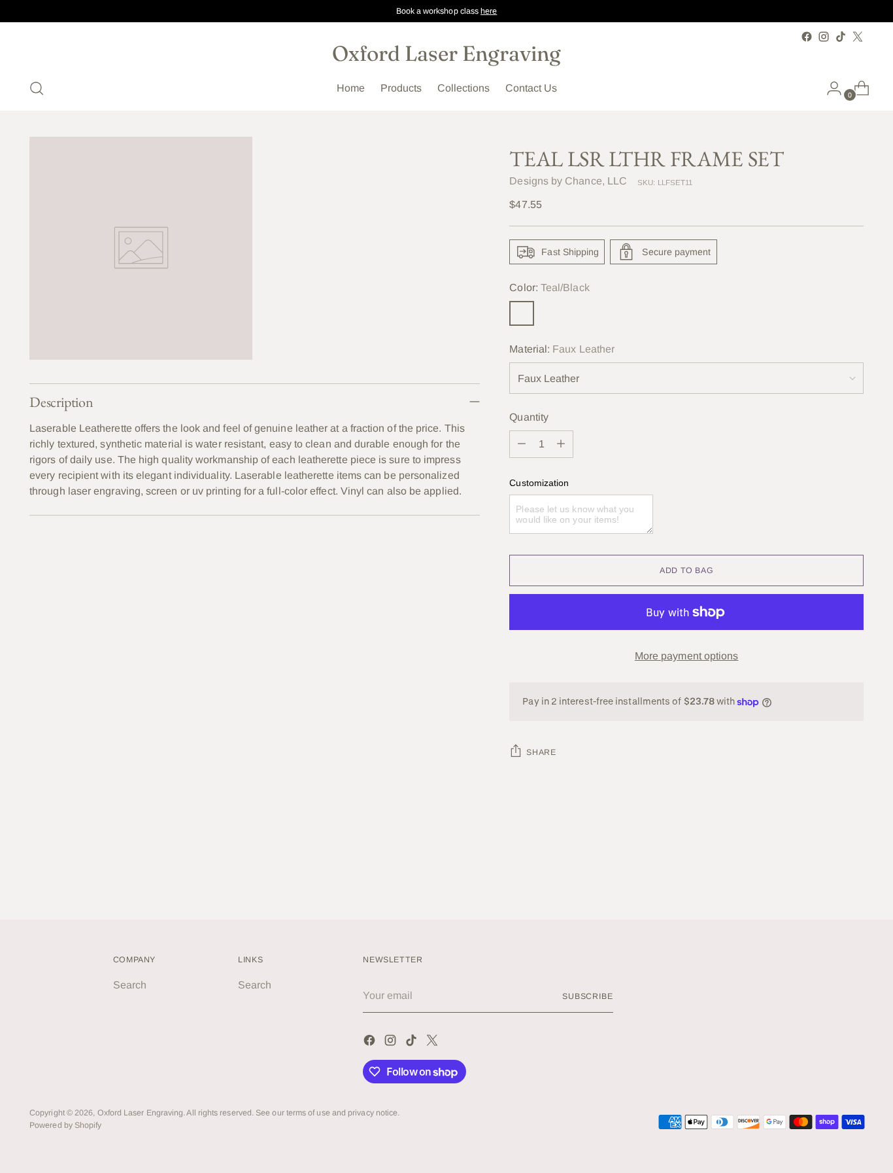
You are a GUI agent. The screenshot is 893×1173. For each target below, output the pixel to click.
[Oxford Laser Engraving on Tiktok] (841, 37)
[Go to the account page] (829, 88)
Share (541, 752)
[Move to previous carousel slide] (822, 875)
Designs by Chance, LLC (568, 180)
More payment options (687, 655)
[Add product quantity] (561, 444)
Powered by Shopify (65, 1125)
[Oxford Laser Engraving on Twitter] (858, 37)
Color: (549, 287)
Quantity (528, 417)
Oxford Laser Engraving (140, 1112)
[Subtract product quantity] (521, 444)
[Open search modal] (37, 88)
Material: (562, 349)
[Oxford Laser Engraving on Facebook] (807, 37)
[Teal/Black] (521, 313)
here (488, 11)
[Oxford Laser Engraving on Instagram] (824, 37)
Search (129, 984)
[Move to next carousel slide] (852, 875)
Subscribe (587, 996)
